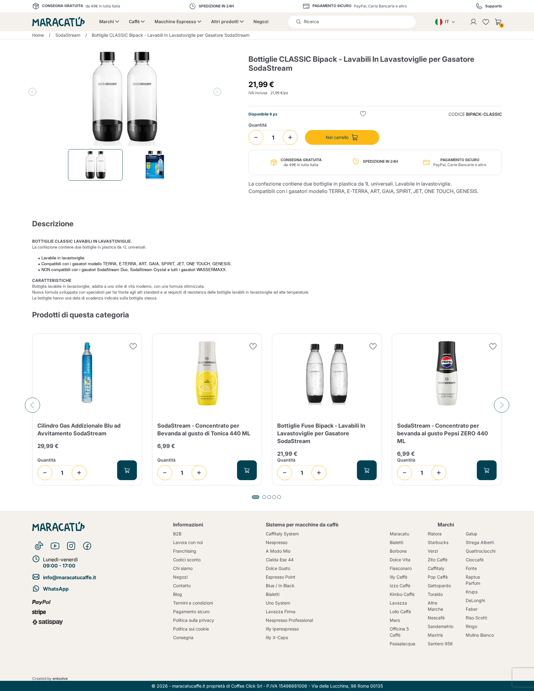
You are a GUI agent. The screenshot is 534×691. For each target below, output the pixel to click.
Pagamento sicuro (191, 611)
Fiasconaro (401, 568)
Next (217, 92)
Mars (395, 620)
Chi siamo (183, 568)
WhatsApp (56, 589)
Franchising (184, 551)
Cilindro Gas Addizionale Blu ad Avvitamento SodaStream (79, 429)
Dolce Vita (400, 559)
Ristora (435, 533)
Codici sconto (187, 559)
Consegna (183, 637)
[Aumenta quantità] (290, 137)
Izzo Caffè (400, 585)
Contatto (182, 585)
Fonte (471, 568)
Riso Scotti (476, 617)
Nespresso (276, 542)
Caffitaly (436, 568)
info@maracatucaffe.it (69, 577)
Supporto (493, 6)
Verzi (433, 551)
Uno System (278, 602)
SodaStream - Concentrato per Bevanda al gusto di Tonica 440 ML (203, 429)
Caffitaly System (282, 533)
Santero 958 (440, 643)
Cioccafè (475, 559)
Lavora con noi (188, 542)
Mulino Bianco (480, 635)
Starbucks (438, 542)
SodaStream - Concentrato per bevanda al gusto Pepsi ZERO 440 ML (442, 433)
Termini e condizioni (193, 602)
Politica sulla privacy (193, 620)
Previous (32, 92)
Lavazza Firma (280, 611)
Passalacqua (402, 643)
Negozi (261, 21)
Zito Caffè (437, 559)
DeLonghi (475, 600)
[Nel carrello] (127, 470)
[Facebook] (87, 546)
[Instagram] (71, 546)
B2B (177, 533)
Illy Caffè (398, 577)
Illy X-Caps (277, 637)
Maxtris (435, 635)
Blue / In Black (280, 585)
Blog (177, 594)
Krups (471, 591)
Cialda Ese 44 (280, 559)
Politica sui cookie (191, 628)
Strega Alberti (480, 542)
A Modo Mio (278, 551)
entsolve (60, 678)
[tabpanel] (87, 409)
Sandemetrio (440, 626)
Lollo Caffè (400, 611)
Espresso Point (280, 577)
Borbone (398, 551)
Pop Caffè (438, 577)
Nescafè (436, 617)
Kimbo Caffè (402, 594)
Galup (471, 533)
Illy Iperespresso (282, 628)
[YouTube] (55, 546)
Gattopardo (439, 585)
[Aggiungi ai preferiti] (363, 114)
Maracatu (399, 533)
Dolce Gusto (278, 568)
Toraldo (435, 594)
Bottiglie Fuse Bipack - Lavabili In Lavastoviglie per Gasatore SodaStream (321, 433)
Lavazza (398, 602)
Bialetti (272, 594)
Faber (471, 609)
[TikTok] (39, 546)
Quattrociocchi (480, 551)
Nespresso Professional (289, 620)
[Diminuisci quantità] (255, 137)
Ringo (471, 626)
